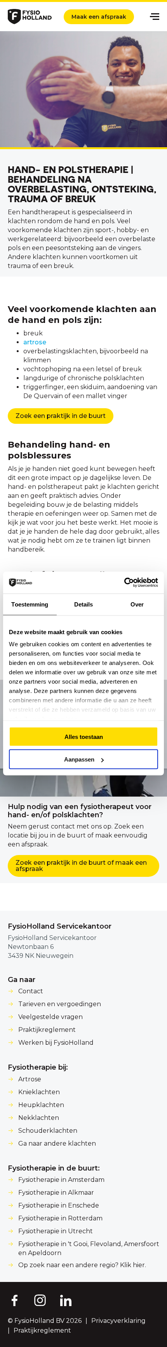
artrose (34, 342)
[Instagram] (40, 1300)
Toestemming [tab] (29, 604)
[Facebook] (14, 1300)
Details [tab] (83, 604)
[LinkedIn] (66, 1300)
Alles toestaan (83, 736)
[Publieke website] (30, 16)
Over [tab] (137, 604)
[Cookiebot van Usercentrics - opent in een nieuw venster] (124, 583)
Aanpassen (79, 759)
